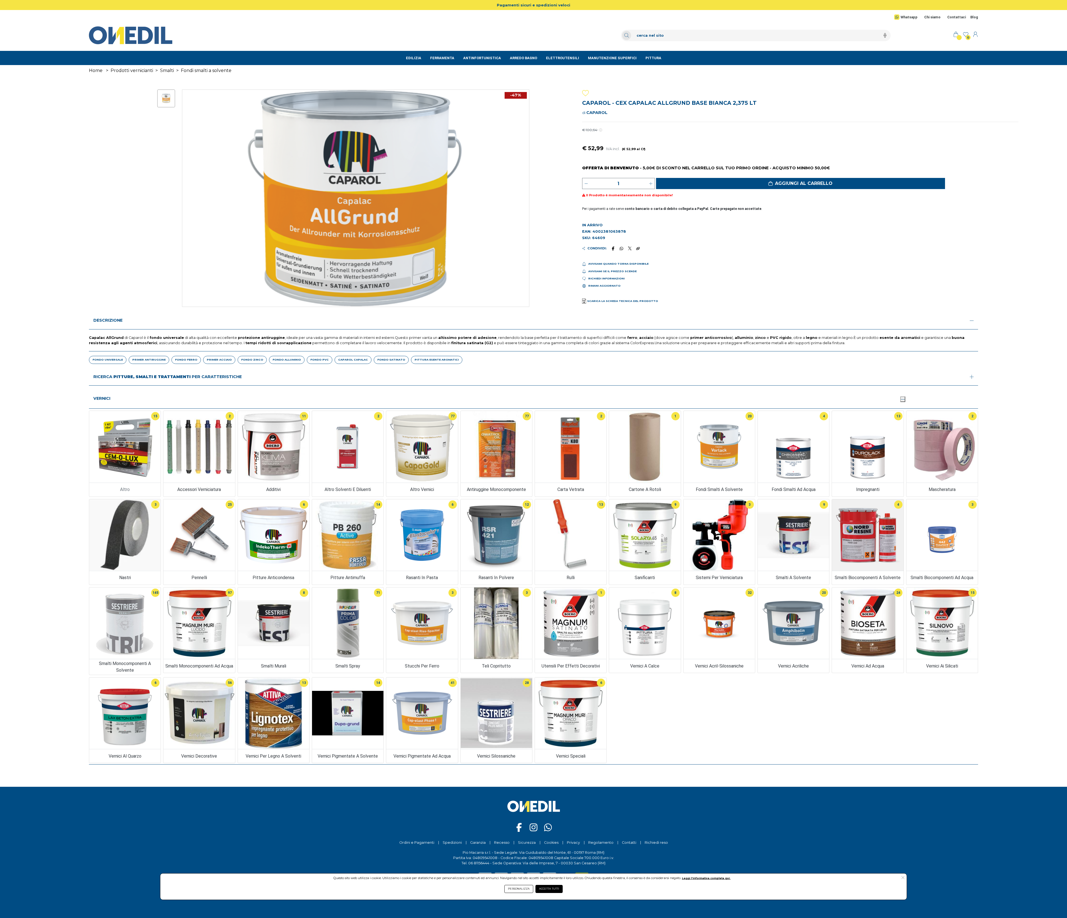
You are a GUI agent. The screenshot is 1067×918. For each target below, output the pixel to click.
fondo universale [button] (108, 359)
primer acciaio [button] (219, 359)
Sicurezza (527, 842)
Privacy (573, 842)
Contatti (629, 842)
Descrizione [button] (108, 320)
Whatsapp (909, 17)
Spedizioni (452, 842)
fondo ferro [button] (186, 359)
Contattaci (956, 17)
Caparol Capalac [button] (353, 359)
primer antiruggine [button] (149, 359)
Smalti (167, 70)
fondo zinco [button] (252, 359)
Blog (974, 17)
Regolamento (601, 842)
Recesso (502, 842)
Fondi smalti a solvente (206, 70)
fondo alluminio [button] (287, 359)
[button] (800, 183)
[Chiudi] (902, 399)
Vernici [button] (101, 398)
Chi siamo (932, 17)
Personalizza (519, 888)
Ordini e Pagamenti (416, 842)
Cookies (551, 842)
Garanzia (478, 842)
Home (96, 70)
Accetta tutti (549, 888)
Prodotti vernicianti (132, 70)
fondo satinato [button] (391, 359)
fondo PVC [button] (319, 359)
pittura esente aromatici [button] (437, 359)
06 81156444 (478, 863)
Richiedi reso (656, 842)
